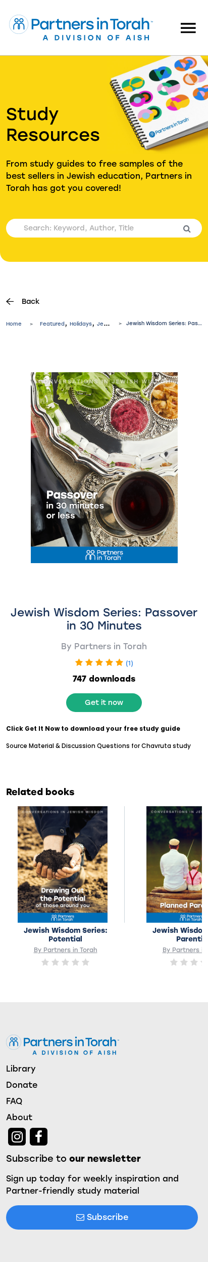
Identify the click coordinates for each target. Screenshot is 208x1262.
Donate (21, 1085)
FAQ (14, 1101)
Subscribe (106, 1217)
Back (31, 301)
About (19, 1117)
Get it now (104, 702)
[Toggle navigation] (188, 27)
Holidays (81, 324)
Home (14, 324)
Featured (52, 324)
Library (21, 1069)
